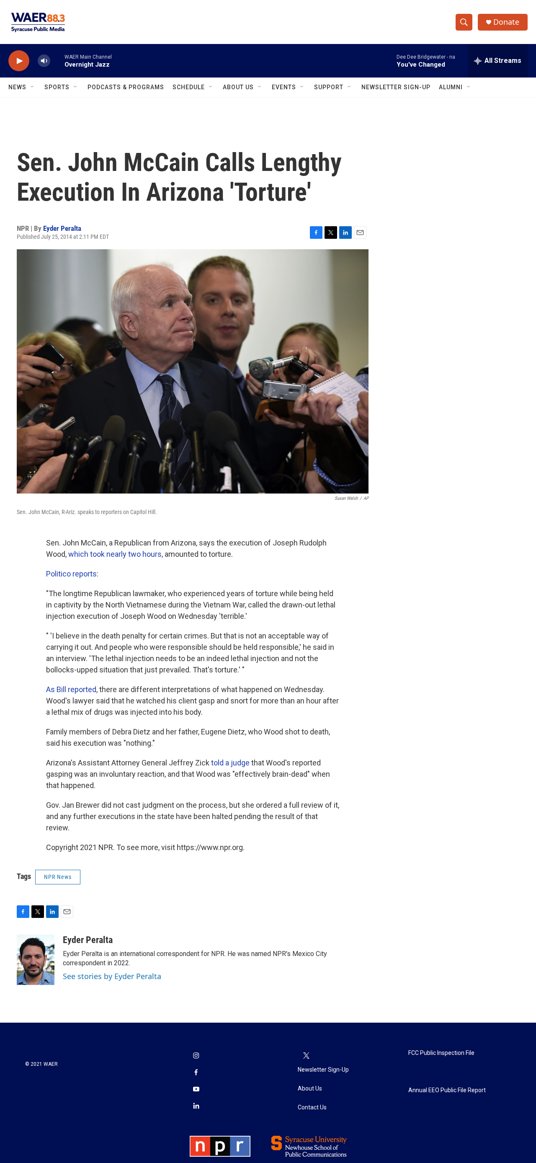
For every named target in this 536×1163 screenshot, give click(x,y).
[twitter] (306, 1056)
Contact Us (312, 1107)
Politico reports (71, 573)
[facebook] (196, 1073)
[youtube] (196, 1089)
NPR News (58, 877)
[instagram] (196, 1056)
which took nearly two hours (115, 554)
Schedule (189, 87)
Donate (506, 22)
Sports (57, 87)
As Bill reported (71, 689)
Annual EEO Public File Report (447, 1090)
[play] (19, 61)
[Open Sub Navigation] (32, 87)
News (17, 87)
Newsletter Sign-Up (395, 87)
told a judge (230, 762)
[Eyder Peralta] (35, 960)
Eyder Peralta (62, 228)
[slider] (57, 60)
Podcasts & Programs (126, 87)
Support (328, 87)
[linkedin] (196, 1106)
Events (284, 87)
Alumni (451, 87)
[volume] (44, 61)
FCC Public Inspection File (441, 1053)
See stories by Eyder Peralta (112, 976)
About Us (238, 87)
